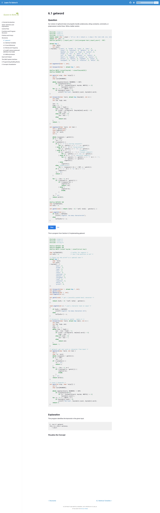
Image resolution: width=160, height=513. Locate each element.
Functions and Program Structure (8, 32)
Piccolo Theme (84, 508)
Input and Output (7, 57)
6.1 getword (6, 40)
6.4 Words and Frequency (10, 48)
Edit (58, 227)
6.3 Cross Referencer (9, 45)
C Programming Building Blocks (11, 62)
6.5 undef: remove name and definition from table (11, 51)
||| (2, 2)
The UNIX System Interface (9, 59)
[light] (134, 3)
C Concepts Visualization (9, 64)
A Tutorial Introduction (8, 22)
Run (51, 227)
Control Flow (5, 29)
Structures (5, 38)
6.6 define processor (9, 54)
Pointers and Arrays (7, 35)
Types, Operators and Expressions (8, 25)
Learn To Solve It (11, 3)
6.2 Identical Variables (9, 43)
